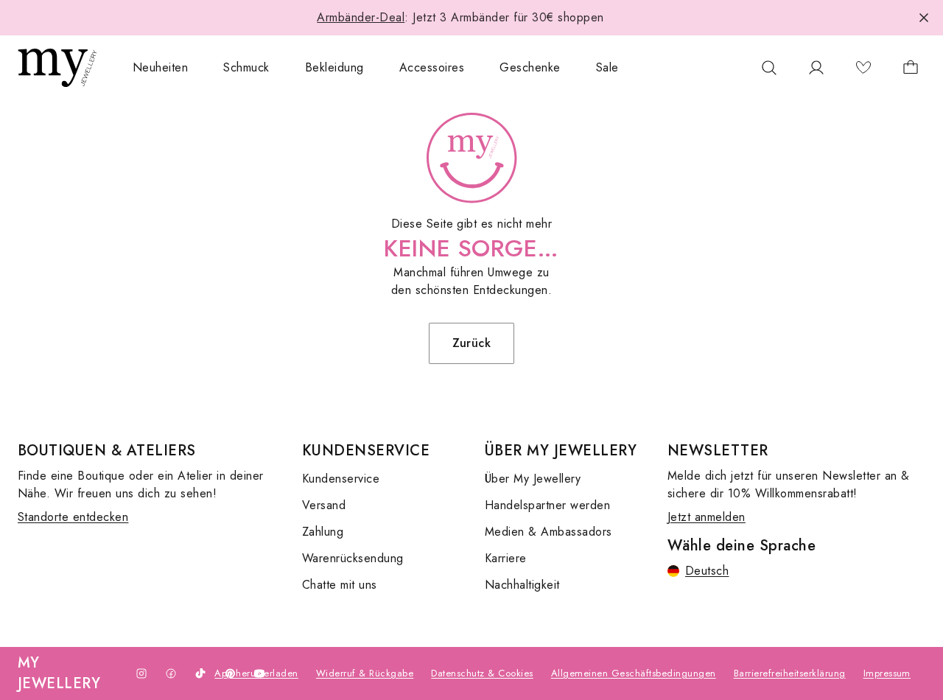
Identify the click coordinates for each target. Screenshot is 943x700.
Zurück (471, 343)
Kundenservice (340, 478)
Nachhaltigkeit (522, 584)
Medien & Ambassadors (548, 531)
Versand (324, 505)
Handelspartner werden (547, 505)
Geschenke (529, 67)
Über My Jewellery (533, 478)
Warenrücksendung (353, 558)
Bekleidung (334, 67)
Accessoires (431, 67)
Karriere (506, 558)
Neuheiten (160, 67)
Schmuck (246, 67)
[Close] (923, 17)
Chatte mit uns (339, 584)
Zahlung (322, 531)
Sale (607, 67)
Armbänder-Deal (360, 17)
